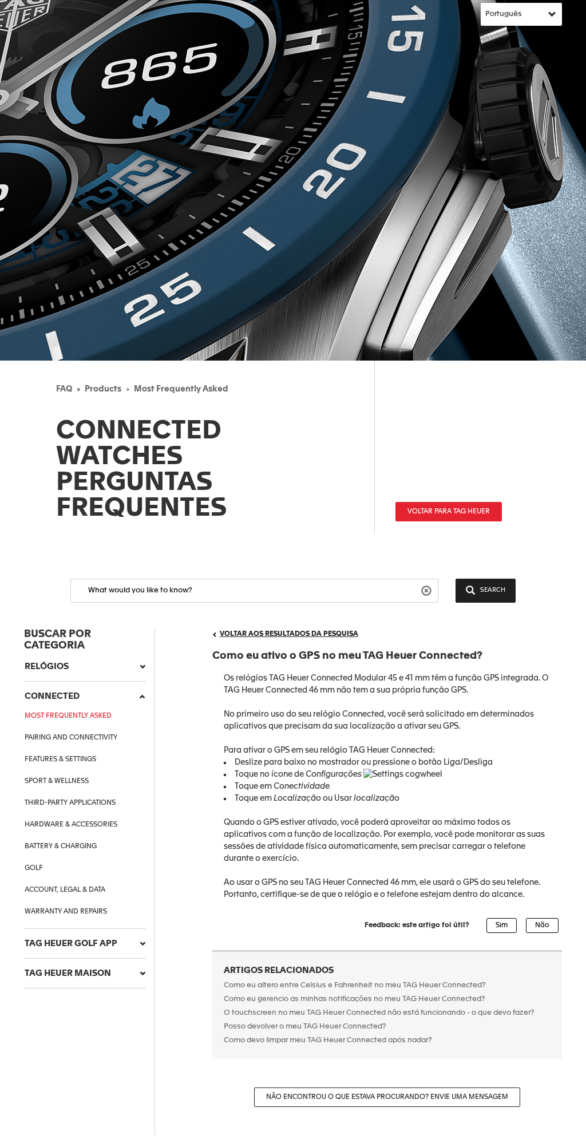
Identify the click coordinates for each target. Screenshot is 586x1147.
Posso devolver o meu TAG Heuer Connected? (305, 1026)
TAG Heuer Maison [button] (68, 973)
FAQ (64, 389)
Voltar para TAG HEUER (448, 511)
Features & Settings (60, 759)
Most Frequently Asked (181, 389)
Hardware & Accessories (71, 824)
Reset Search (427, 589)
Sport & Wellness (57, 781)
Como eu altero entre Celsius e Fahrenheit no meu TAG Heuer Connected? (355, 985)
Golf (34, 868)
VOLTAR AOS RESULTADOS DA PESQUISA (289, 634)
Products (103, 389)
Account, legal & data (65, 890)
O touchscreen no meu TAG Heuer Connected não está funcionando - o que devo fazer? (379, 1013)
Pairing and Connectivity (71, 737)
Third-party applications (70, 803)
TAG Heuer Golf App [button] (71, 943)
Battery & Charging (61, 846)
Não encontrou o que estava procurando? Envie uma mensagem (387, 1097)
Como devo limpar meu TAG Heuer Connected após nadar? (329, 1040)
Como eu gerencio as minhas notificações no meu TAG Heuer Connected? (354, 999)
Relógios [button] (47, 666)
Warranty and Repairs (66, 911)
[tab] (85, 666)
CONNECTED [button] (52, 696)
